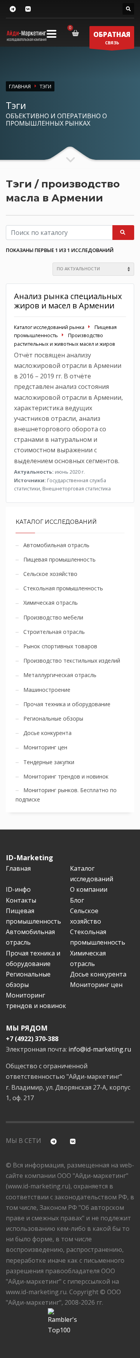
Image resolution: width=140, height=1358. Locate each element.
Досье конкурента (47, 733)
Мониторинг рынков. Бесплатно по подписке (66, 794)
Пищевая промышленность (59, 559)
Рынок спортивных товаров (60, 646)
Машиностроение (46, 689)
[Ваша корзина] (77, 33)
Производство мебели (53, 617)
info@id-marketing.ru (99, 1049)
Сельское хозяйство (50, 574)
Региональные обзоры (53, 718)
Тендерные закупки (48, 762)
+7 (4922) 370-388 (32, 1038)
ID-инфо (18, 889)
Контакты (21, 900)
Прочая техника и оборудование (66, 704)
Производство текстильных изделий (71, 660)
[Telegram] (12, 9)
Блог (77, 900)
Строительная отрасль (54, 631)
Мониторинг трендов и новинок (65, 776)
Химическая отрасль (50, 602)
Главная (18, 868)
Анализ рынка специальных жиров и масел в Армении (68, 301)
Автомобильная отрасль (56, 545)
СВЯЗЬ (111, 38)
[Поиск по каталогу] (128, 9)
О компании (88, 889)
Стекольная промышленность (63, 588)
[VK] (28, 9)
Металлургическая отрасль (59, 675)
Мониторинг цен (45, 747)
